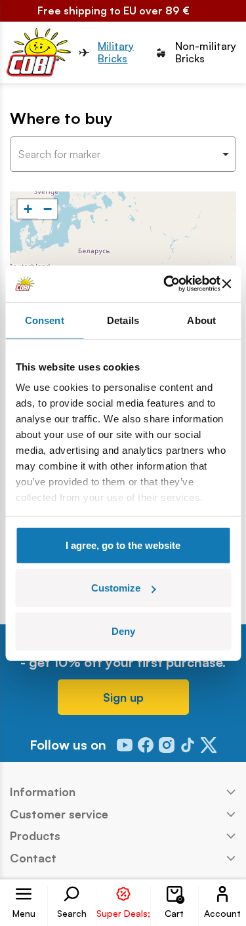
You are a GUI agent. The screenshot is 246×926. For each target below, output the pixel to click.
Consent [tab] (44, 319)
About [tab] (201, 319)
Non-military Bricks (205, 52)
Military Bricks (116, 52)
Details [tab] (123, 319)
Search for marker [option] (59, 154)
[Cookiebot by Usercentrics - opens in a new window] (166, 283)
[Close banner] (226, 284)
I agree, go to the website (123, 544)
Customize (115, 588)
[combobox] (123, 154)
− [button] (47, 209)
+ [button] (28, 209)
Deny (123, 630)
